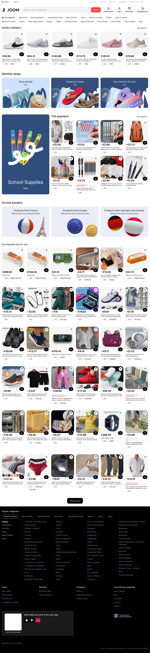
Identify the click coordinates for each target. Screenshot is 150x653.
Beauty (49, 21)
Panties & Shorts (125, 548)
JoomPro (117, 602)
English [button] (6, 2)
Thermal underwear (126, 575)
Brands (109, 17)
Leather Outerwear (126, 561)
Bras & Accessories (63, 539)
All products (141, 28)
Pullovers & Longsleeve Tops (35, 569)
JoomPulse (118, 599)
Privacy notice (7, 595)
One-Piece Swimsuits (95, 555)
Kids (140, 21)
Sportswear (28, 576)
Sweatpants (91, 535)
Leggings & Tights (94, 549)
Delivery (103, 2)
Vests (121, 572)
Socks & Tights (30, 559)
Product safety (82, 599)
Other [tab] (110, 516)
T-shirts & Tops (30, 525)
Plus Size (5, 528)
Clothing (5, 522)
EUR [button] (15, 2)
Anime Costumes (93, 562)
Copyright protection (84, 595)
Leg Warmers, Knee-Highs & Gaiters (132, 522)
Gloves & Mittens (125, 558)
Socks (26, 572)
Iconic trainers (11, 27)
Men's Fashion (71, 17)
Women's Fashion (95, 17)
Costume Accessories (95, 522)
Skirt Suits (122, 551)
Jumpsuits (91, 579)
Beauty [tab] (90, 516)
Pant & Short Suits (63, 562)
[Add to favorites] (22, 34)
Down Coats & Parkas (95, 525)
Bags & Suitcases (87, 21)
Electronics (23, 17)
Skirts (58, 528)
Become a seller (45, 591)
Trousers (27, 535)
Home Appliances (37, 17)
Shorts (58, 555)
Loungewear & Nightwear (34, 566)
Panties (90, 559)
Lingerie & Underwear (32, 555)
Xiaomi (21, 21)
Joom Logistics (119, 591)
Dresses (27, 532)
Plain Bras (91, 528)
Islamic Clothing (93, 576)
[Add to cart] (21, 54)
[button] (26, 620)
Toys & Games (129, 21)
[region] (75, 48)
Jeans (58, 545)
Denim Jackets (124, 555)
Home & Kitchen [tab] (44, 516)
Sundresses (91, 532)
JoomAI (116, 606)
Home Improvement (35, 21)
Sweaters (59, 532)
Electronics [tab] (59, 516)
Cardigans (60, 569)
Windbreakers (92, 545)
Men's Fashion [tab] (27, 516)
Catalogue (122, 2)
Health (58, 21)
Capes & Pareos (125, 539)
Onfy (115, 595)
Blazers (90, 569)
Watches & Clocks (9, 21)
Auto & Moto (116, 21)
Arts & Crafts (102, 21)
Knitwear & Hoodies (31, 528)
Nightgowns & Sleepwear (128, 525)
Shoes (83, 17)
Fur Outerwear (92, 572)
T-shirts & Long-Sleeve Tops (35, 522)
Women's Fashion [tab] (10, 516)
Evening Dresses (62, 542)
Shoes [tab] (100, 516)
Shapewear (123, 528)
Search (96, 10)
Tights (89, 542)
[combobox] (55, 9)
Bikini (58, 572)
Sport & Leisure (121, 17)
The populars (60, 116)
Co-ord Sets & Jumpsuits (34, 562)
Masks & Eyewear (125, 565)
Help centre (92, 2)
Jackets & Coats (30, 545)
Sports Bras (123, 532)
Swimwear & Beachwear (33, 579)
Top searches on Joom (137, 2)
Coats (58, 579)
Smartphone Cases (55, 17)
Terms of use (7, 599)
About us (79, 591)
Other (4, 539)
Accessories (6, 525)
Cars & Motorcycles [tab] (75, 516)
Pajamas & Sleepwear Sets (66, 552)
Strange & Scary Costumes (129, 568)
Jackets (59, 525)
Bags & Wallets (7, 535)
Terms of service (45, 595)
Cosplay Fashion (30, 552)
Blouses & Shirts (30, 549)
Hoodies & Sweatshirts (33, 542)
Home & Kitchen (71, 21)
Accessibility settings (10, 602)
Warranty (112, 2)
